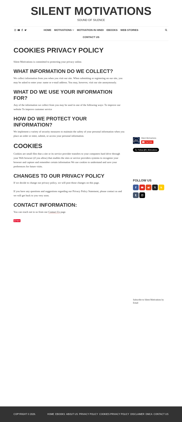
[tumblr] (136, 195)
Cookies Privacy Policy (114, 414)
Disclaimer (137, 414)
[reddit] (148, 187)
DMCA (149, 414)
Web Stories (129, 30)
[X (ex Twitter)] (155, 187)
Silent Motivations (91, 11)
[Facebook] (136, 187)
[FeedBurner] (161, 187)
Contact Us (91, 37)
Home (47, 30)
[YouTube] (142, 187)
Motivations (63, 30)
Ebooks (112, 30)
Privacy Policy (88, 414)
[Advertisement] (150, 88)
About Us (72, 414)
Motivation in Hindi (90, 30)
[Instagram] (142, 195)
